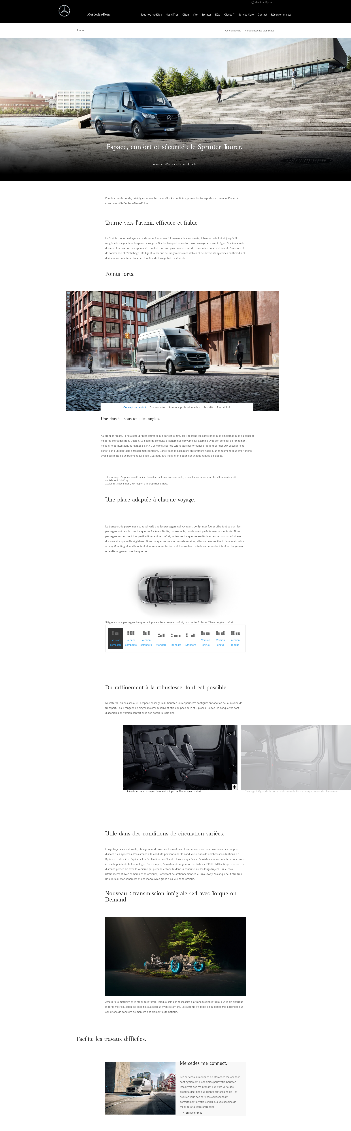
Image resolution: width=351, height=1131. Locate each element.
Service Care (246, 14)
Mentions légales (263, 2)
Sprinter (206, 14)
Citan (185, 14)
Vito (195, 14)
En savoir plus (194, 1112)
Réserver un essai (281, 14)
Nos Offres (172, 14)
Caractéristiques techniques (259, 30)
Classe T (229, 14)
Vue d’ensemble (232, 30)
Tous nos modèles (151, 14)
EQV (217, 14)
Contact (262, 14)
